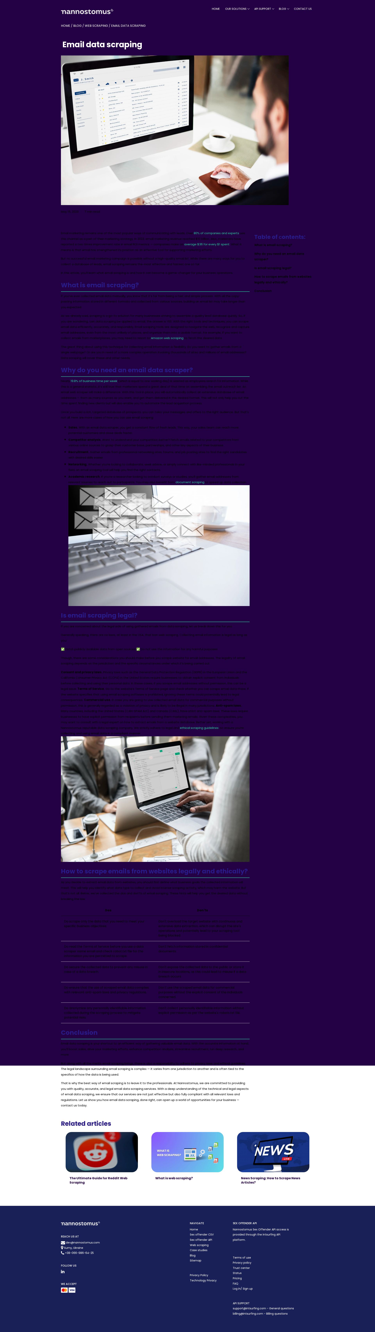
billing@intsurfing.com (248, 1314)
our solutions (235, 9)
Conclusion (263, 291)
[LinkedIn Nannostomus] (62, 1271)
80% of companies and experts (216, 233)
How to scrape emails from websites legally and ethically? (283, 279)
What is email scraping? (273, 245)
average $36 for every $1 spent (206, 244)
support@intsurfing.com (249, 1308)
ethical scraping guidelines (199, 728)
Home (216, 9)
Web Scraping (96, 25)
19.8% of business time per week (94, 381)
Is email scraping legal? (273, 268)
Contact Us (303, 9)
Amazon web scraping (167, 338)
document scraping (190, 482)
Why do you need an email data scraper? (279, 257)
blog (282, 9)
